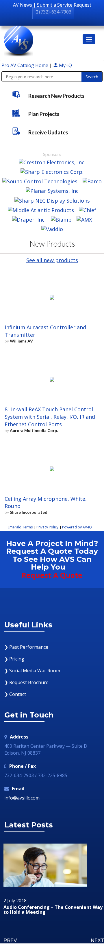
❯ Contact (15, 694)
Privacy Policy (47, 527)
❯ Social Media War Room (32, 670)
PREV (10, 940)
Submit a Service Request (64, 5)
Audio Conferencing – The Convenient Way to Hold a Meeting (53, 910)
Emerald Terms (20, 527)
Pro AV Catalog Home (25, 65)
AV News (22, 5)
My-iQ (65, 65)
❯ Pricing (14, 659)
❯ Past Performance (26, 647)
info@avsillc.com (22, 798)
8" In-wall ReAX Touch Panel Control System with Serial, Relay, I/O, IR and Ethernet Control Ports (50, 417)
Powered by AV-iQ (77, 527)
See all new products (52, 260)
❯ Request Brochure (26, 682)
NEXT (97, 940)
